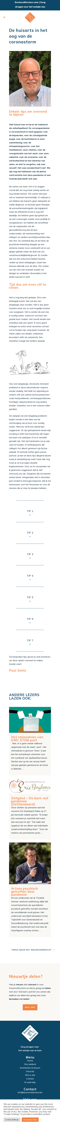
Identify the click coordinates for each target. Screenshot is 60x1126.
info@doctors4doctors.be (30, 1092)
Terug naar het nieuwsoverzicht (31, 950)
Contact (30, 1078)
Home (30, 1060)
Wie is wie (30, 1075)
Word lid (30, 1071)
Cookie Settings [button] (12, 1119)
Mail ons (30, 1007)
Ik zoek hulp (30, 1082)
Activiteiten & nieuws (30, 1067)
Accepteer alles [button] (30, 1119)
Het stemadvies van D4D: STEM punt (27, 738)
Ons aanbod (30, 1064)
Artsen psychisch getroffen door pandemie (24, 892)
